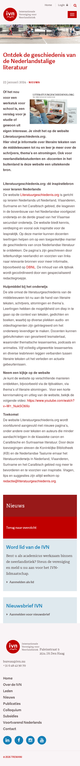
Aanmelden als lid (21, 582)
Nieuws (9, 697)
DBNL (30, 267)
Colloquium (12, 710)
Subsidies (10, 716)
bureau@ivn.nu (14, 661)
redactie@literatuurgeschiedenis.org (29, 481)
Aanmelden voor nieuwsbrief (29, 614)
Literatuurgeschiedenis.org (39, 194)
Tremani (16, 757)
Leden (8, 691)
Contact (9, 729)
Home (48, 5)
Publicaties (12, 704)
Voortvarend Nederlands (22, 722)
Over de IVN (12, 685)
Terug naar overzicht (21, 527)
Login (61, 5)
